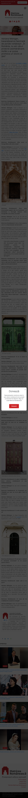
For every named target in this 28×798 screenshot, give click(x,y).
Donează (14, 406)
